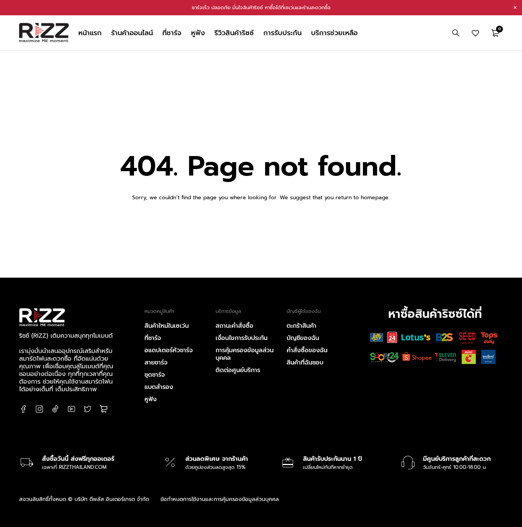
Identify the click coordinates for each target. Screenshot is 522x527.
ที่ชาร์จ (152, 338)
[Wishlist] (475, 33)
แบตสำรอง (158, 387)
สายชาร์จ (155, 362)
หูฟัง (150, 399)
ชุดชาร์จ (154, 375)
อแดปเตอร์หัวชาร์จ (168, 350)
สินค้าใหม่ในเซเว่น (166, 326)
